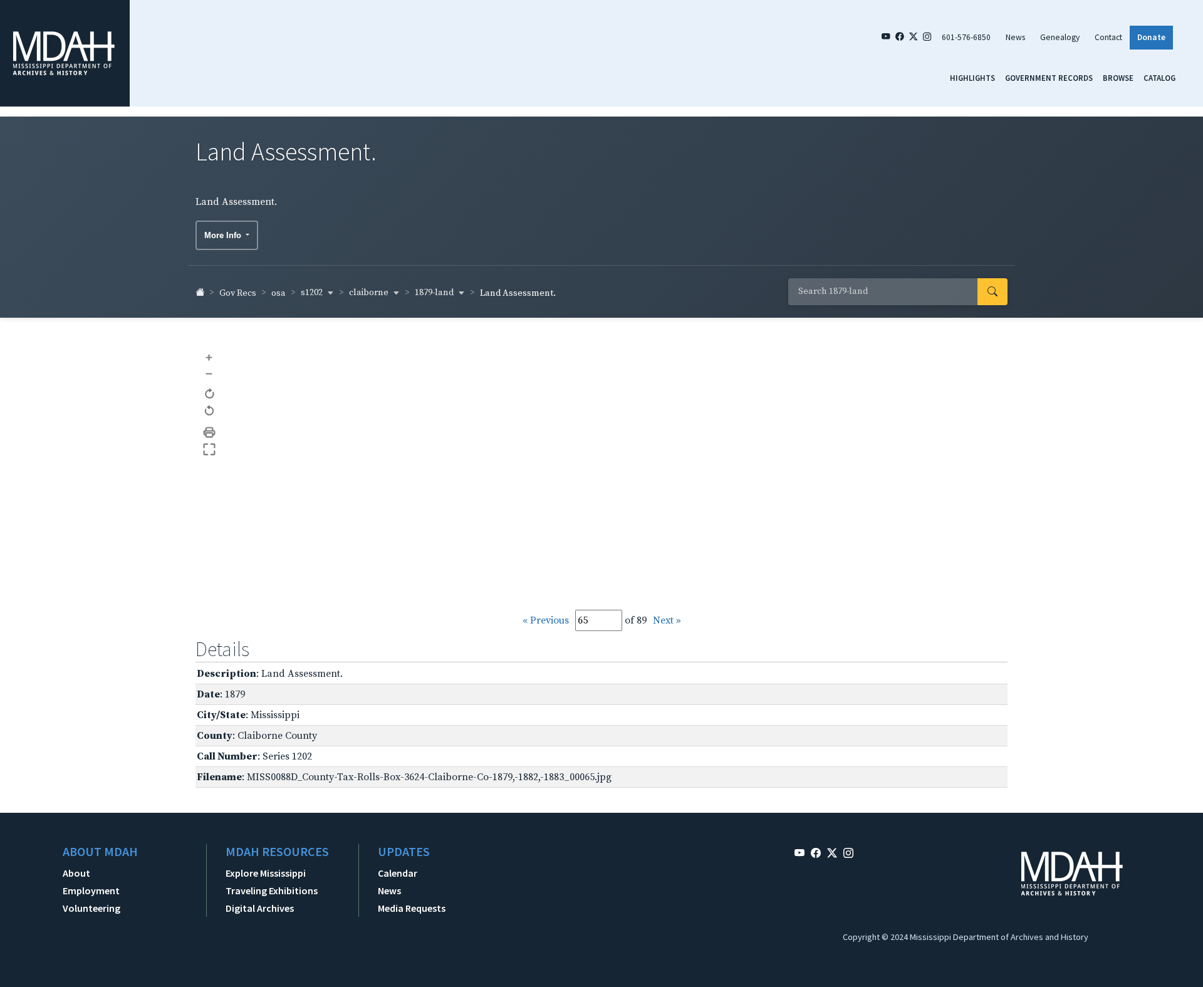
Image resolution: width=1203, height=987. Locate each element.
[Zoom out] (209, 373)
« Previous (546, 620)
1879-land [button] (435, 292)
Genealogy (1060, 37)
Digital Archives (260, 908)
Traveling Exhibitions (272, 890)
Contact (1108, 37)
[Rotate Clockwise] (209, 394)
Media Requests (411, 908)
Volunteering (91, 908)
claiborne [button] (369, 292)
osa (278, 293)
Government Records (1049, 78)
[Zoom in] (209, 357)
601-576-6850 (966, 37)
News (1015, 37)
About (76, 873)
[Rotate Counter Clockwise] (209, 411)
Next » (667, 620)
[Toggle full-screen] (209, 449)
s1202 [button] (313, 292)
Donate (1151, 37)
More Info (224, 235)
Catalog (1159, 78)
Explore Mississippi (266, 873)
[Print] (209, 433)
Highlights (972, 78)
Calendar (397, 873)
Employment (91, 890)
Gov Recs (237, 293)
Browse (1118, 78)
